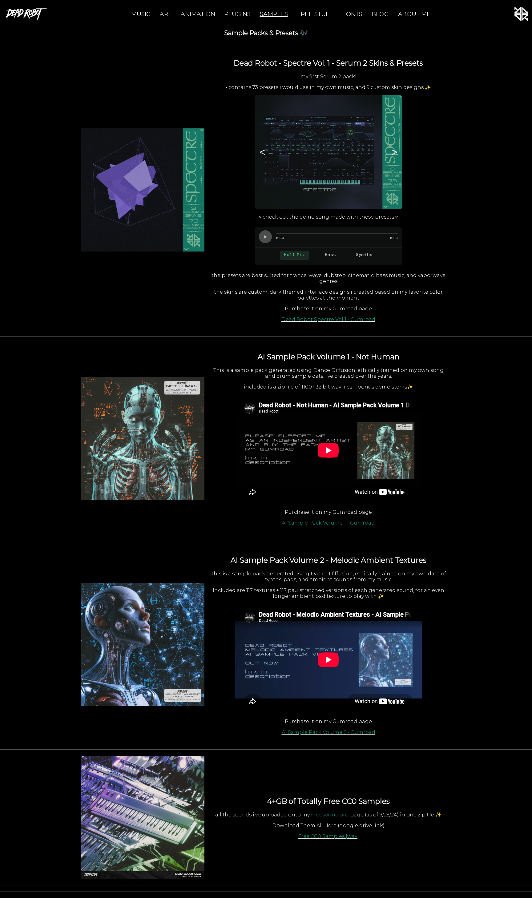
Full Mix (294, 255)
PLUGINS (237, 14)
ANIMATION (198, 14)
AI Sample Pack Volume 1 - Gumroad (328, 523)
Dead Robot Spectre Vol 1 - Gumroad (328, 319)
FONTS (352, 14)
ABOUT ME (414, 14)
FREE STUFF (315, 14)
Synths (364, 255)
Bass (330, 255)
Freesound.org (330, 815)
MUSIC (141, 14)
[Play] (265, 236)
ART (165, 14)
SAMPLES (274, 14)
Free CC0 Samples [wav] (328, 836)
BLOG (380, 14)
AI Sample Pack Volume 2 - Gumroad (328, 732)
